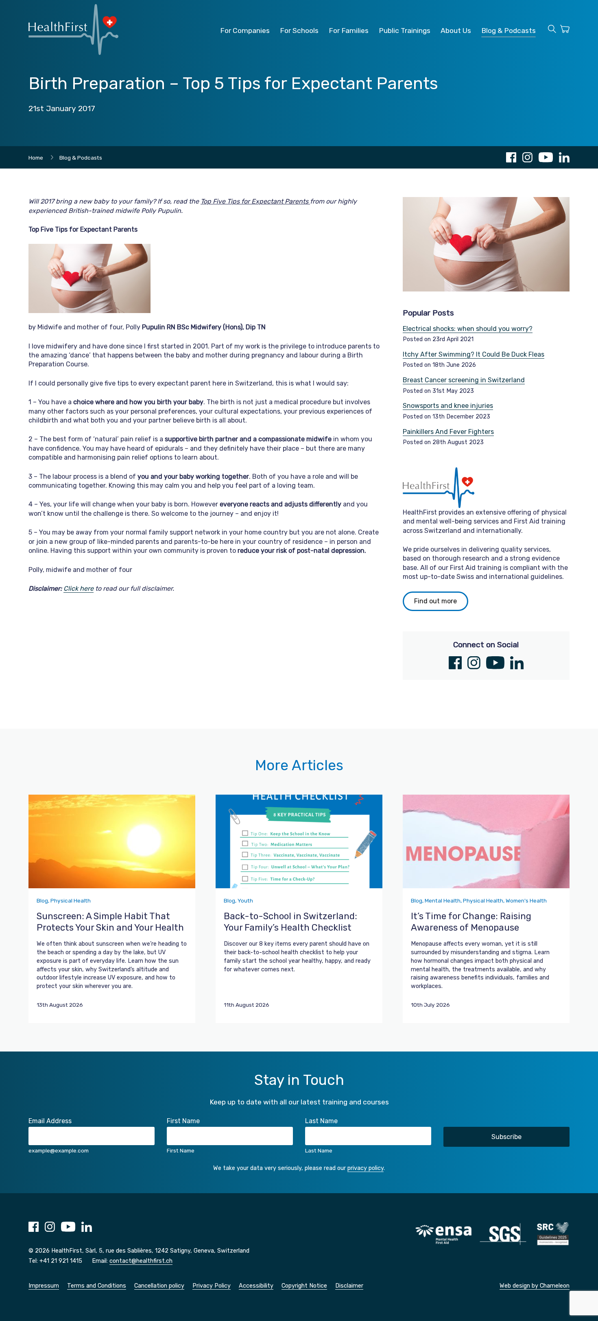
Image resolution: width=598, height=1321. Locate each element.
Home (35, 157)
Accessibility (256, 1285)
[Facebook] (511, 157)
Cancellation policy (159, 1285)
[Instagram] (527, 157)
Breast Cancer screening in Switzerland (464, 380)
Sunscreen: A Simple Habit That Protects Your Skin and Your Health (110, 922)
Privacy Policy (211, 1285)
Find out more (435, 601)
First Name (183, 1121)
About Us (456, 30)
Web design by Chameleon (535, 1285)
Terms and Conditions (96, 1285)
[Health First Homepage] (73, 53)
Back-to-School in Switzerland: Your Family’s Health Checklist (290, 922)
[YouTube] (546, 157)
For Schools (299, 30)
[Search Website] (552, 30)
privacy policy (365, 1168)
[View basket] (565, 30)
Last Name (321, 1121)
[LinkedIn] (564, 157)
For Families (349, 30)
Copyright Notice (304, 1285)
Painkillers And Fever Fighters (448, 432)
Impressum (43, 1285)
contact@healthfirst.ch (140, 1260)
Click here (78, 588)
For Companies (245, 30)
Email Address (50, 1121)
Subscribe (506, 1137)
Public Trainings (404, 30)
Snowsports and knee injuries (448, 406)
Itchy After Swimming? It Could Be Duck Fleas (473, 354)
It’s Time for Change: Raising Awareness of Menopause (471, 922)
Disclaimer (349, 1285)
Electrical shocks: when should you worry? (468, 329)
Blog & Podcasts (508, 30)
